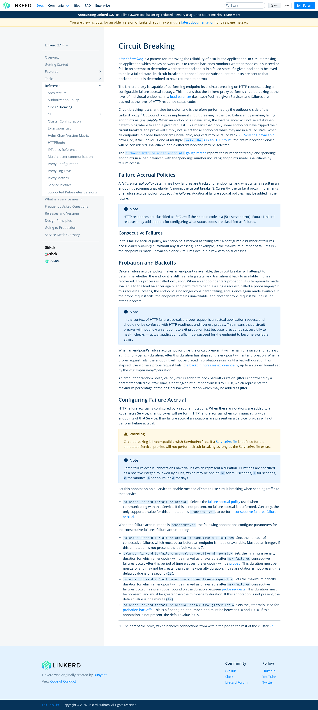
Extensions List (59, 128)
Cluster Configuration (64, 121)
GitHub (230, 671)
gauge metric (166, 153)
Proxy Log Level (60, 171)
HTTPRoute (56, 142)
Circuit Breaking (60, 107)
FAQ (88, 6)
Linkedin (268, 671)
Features (51, 71)
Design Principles (58, 220)
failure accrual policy (224, 501)
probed (235, 563)
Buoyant (100, 675)
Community (56, 6)
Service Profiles (60, 185)
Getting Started (56, 64)
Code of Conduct (63, 681)
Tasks (49, 78)
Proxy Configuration (63, 164)
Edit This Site (51, 705)
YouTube (269, 676)
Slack (229, 676)
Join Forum (304, 6)
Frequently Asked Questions (66, 206)
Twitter (267, 682)
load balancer (180, 96)
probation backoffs (137, 610)
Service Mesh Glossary (62, 234)
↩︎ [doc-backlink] (271, 626)
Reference (52, 85)
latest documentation (197, 22)
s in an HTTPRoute (208, 140)
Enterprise (102, 6)
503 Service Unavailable (256, 135)
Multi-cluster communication (70, 156)
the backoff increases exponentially (210, 365)
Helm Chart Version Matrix (68, 135)
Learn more (232, 15)
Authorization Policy (63, 100)
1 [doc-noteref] (141, 114)
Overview (52, 57)
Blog (77, 6)
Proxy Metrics (58, 178)
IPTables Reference (62, 149)
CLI (50, 114)
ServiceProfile (226, 441)
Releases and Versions (62, 213)
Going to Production (60, 227)
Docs (40, 6)
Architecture (57, 93)
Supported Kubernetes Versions (72, 192)
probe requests (233, 589)
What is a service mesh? (63, 199)
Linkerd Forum (236, 682)
